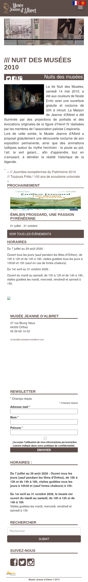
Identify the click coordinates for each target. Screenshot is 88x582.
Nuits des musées (63, 76)
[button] (7, 32)
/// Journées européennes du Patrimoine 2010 (43, 171)
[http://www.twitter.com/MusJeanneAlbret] (22, 562)
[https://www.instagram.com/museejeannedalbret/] (30, 562)
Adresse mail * (20, 407)
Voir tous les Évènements (30, 234)
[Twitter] (8, 78)
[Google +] (20, 78)
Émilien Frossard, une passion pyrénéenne (42, 216)
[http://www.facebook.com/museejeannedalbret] (14, 562)
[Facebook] (14, 78)
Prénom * (16, 428)
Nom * (14, 417)
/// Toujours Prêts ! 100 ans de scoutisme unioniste (43, 176)
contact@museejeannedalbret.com (27, 339)
